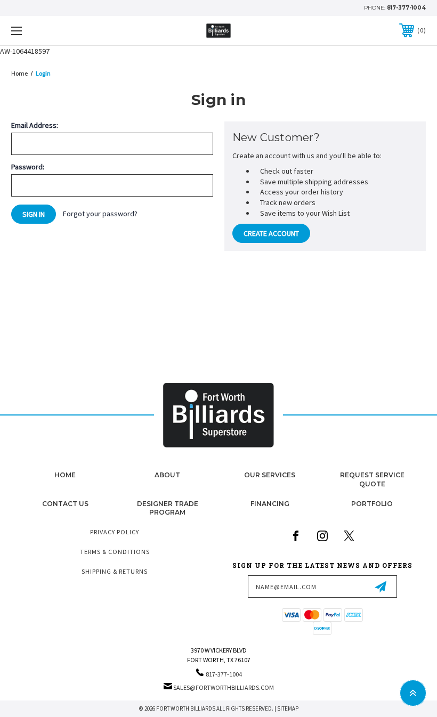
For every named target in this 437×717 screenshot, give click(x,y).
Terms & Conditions (115, 552)
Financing (269, 504)
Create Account (271, 233)
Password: (27, 166)
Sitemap (287, 708)
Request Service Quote (372, 479)
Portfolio (372, 504)
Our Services (269, 475)
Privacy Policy (114, 532)
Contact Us (65, 504)
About (167, 475)
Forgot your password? (100, 213)
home (65, 475)
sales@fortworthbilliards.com (223, 687)
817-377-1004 (406, 7)
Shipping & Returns (115, 571)
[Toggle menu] (52, 30)
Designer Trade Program (167, 508)
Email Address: (34, 125)
